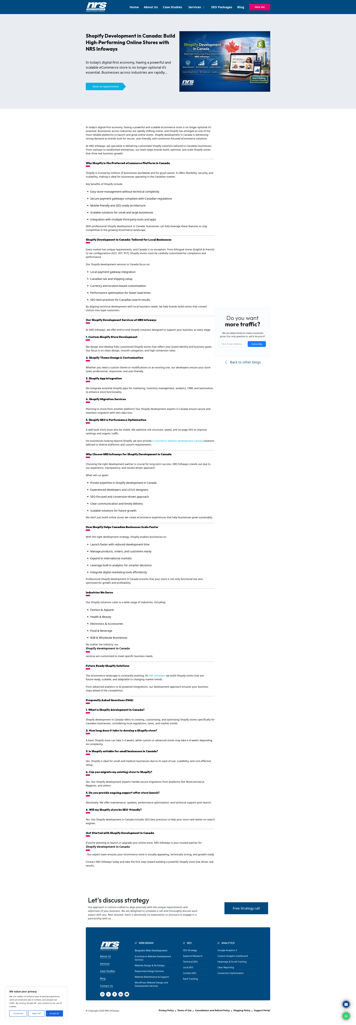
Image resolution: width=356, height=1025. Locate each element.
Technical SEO (190, 961)
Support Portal (262, 1010)
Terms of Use (184, 1010)
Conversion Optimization (230, 973)
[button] (196, 9)
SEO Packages (221, 7)
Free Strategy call (246, 908)
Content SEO (189, 973)
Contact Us (106, 985)
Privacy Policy (166, 1010)
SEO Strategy (190, 950)
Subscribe (257, 344)
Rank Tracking (190, 978)
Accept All (54, 1013)
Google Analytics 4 (227, 950)
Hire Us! (260, 7)
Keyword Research (193, 956)
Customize (18, 1013)
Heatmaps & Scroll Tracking (232, 961)
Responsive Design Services (149, 971)
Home (134, 7)
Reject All (36, 1013)
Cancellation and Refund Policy (212, 1010)
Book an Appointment (106, 86)
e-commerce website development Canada (177, 440)
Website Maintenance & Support (152, 976)
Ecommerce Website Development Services (153, 958)
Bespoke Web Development (151, 950)
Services (105, 963)
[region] (36, 1003)
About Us (151, 7)
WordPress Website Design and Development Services (151, 984)
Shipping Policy (241, 1010)
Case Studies (172, 7)
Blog (240, 7)
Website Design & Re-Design (150, 965)
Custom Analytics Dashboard (232, 956)
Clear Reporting (225, 967)
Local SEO (188, 967)
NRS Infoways (157, 675)
